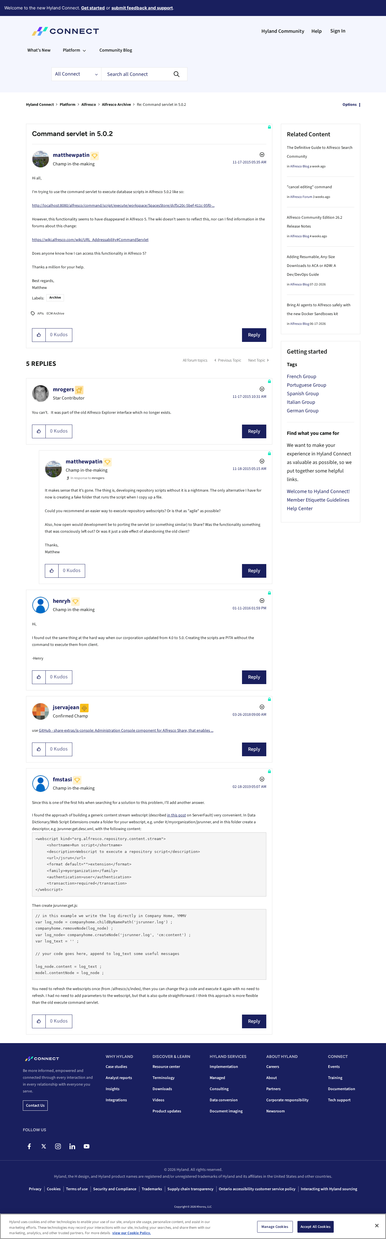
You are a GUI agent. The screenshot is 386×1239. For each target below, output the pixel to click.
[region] (193, 1226)
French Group (301, 376)
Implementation (224, 1067)
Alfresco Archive (116, 105)
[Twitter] (43, 1146)
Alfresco (88, 105)
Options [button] (350, 105)
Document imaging (226, 1111)
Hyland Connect (40, 105)
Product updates (167, 1111)
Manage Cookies (274, 1226)
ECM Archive (55, 313)
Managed (217, 1078)
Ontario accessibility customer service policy (257, 1189)
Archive (55, 297)
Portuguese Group (306, 385)
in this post (176, 815)
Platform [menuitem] (71, 50)
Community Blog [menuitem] (115, 50)
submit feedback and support (142, 8)
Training (335, 1078)
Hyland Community (282, 31)
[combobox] (144, 74)
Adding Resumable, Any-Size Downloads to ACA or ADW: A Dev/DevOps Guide (311, 265)
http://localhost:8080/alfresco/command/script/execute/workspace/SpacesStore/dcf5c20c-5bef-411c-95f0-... (123, 205)
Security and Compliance (114, 1189)
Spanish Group (303, 393)
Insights (112, 1089)
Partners (273, 1089)
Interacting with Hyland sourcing (329, 1189)
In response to (87, 478)
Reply (254, 334)
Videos (158, 1100)
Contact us (35, 1105)
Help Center (300, 508)
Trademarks (152, 1189)
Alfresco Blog (299, 166)
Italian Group (301, 402)
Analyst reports (119, 1078)
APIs (40, 313)
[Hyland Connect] (65, 31)
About (271, 1078)
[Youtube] (86, 1146)
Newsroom (275, 1111)
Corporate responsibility (287, 1100)
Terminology (164, 1078)
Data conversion (224, 1100)
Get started (93, 8)
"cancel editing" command (309, 187)
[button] (39, 335)
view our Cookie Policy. (131, 1233)
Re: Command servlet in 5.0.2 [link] (161, 105)
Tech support (339, 1100)
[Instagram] (57, 1146)
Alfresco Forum (301, 196)
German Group (303, 410)
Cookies (54, 1189)
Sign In (337, 31)
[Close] (377, 1225)
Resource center (166, 1067)
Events (334, 1067)
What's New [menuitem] (39, 50)
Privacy (35, 1189)
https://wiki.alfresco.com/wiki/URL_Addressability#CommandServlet (90, 240)
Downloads (162, 1089)
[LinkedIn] (72, 1146)
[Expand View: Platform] (84, 50)
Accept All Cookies (316, 1226)
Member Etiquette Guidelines (318, 500)
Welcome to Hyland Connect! (318, 491)
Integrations (116, 1100)
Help (316, 31)
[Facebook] (29, 1146)
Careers (272, 1067)
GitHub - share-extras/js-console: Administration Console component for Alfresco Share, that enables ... (126, 730)
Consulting (219, 1089)
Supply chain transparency (190, 1189)
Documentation (341, 1089)
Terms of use (77, 1189)
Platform (67, 105)
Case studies (116, 1067)
